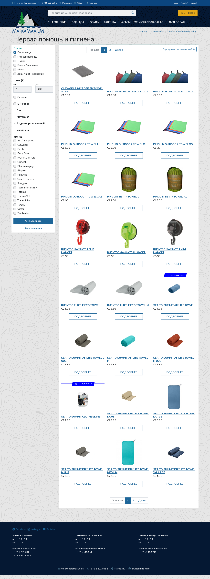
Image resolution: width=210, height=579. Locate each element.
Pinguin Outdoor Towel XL (126, 144)
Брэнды (93, 3)
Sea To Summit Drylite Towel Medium (128, 471)
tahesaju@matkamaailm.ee (152, 548)
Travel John (23, 200)
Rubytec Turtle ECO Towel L (81, 305)
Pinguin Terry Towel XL (170, 196)
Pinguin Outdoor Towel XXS (82, 196)
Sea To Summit (26, 179)
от (14, 84)
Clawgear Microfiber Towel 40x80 (82, 90)
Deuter (21, 149)
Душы (21, 61)
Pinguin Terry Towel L (123, 196)
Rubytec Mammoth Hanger (126, 252)
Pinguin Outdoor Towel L (80, 144)
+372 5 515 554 (83, 552)
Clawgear (22, 145)
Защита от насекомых (30, 74)
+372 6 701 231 (20, 552)
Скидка (22, 97)
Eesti (176, 3)
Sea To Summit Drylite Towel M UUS (82, 471)
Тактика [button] (110, 22)
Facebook (21, 529)
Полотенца (24, 52)
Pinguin (21, 170)
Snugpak (22, 183)
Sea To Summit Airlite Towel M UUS (173, 359)
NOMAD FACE (26, 158)
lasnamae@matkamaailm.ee (90, 548)
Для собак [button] (177, 22)
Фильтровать (33, 221)
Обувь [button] (94, 22)
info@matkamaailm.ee (25, 3)
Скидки (80, 3)
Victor (20, 209)
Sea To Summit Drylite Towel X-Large (174, 471)
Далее (119, 50)
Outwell (22, 162)
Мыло (20, 69)
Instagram (36, 529)
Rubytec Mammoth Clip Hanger (77, 250)
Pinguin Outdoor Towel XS (173, 144)
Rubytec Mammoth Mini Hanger (169, 250)
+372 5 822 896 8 (49, 3)
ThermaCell (23, 196)
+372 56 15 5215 (147, 552)
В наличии (23, 104)
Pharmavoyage (25, 166)
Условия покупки (140, 568)
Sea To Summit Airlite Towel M (127, 359)
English (194, 3)
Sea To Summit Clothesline (80, 417)
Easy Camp (23, 153)
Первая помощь (27, 57)
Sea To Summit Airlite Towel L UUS (82, 359)
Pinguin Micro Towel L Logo (127, 91)
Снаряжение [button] (57, 22)
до (37, 84)
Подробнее (82, 103)
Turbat (21, 205)
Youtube (50, 529)
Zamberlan (23, 213)
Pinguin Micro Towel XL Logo (174, 91)
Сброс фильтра (33, 228)
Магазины (67, 3)
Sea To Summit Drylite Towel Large (174, 415)
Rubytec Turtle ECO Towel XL (128, 305)
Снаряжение (157, 31)
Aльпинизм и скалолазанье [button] (142, 22)
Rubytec (22, 175)
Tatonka (21, 192)
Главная (143, 31)
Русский (184, 3)
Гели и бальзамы (27, 65)
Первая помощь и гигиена (182, 31)
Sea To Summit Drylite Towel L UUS (128, 415)
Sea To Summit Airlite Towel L (174, 305)
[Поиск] (132, 13)
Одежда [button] (78, 22)
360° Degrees (25, 140)
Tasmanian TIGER (27, 187)
